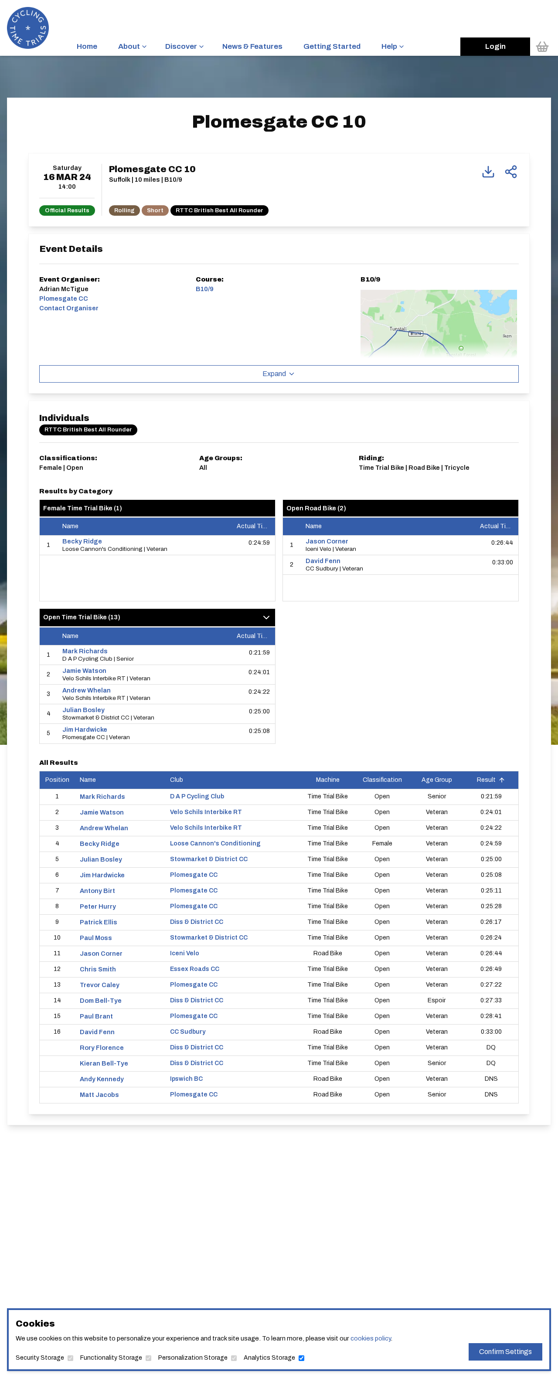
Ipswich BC (186, 1079)
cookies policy (370, 1338)
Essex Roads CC (194, 969)
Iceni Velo (184, 953)
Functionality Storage (111, 1357)
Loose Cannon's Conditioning (215, 843)
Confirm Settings (505, 1351)
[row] (157, 545)
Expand (274, 373)
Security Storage (40, 1357)
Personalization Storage (193, 1357)
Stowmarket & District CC (209, 859)
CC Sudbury (187, 1031)
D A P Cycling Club (197, 796)
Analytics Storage (269, 1357)
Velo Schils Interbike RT (206, 812)
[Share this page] (511, 172)
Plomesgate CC (194, 875)
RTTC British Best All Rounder (219, 210)
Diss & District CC (196, 922)
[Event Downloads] (488, 172)
